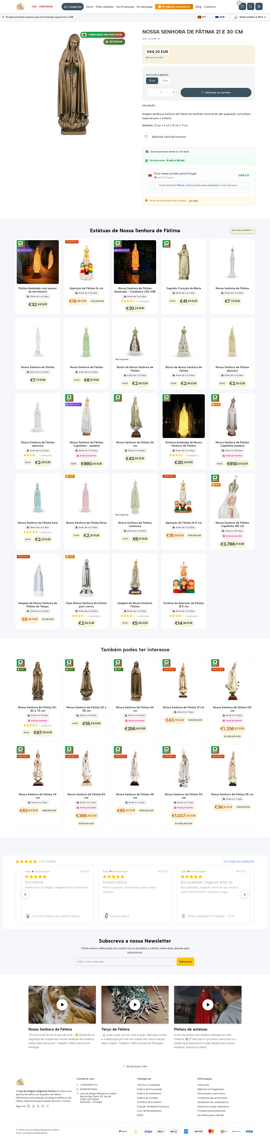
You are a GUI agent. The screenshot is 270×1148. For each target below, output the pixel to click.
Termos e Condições (148, 1084)
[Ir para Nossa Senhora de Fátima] (232, 261)
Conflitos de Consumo (149, 1102)
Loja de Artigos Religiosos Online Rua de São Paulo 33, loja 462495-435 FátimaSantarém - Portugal (98, 1097)
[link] (57, 916)
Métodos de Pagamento (211, 1089)
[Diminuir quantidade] (149, 92)
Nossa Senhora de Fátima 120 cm (232, 709)
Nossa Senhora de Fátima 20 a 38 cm (86, 709)
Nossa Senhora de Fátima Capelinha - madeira (86, 444)
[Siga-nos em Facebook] (33, 1106)
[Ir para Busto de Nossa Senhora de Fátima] (183, 340)
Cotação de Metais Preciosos (153, 1106)
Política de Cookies (147, 1098)
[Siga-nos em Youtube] (42, 1106)
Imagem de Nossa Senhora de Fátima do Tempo (37, 604)
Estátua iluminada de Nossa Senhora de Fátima (183, 444)
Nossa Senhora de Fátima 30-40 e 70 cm (37, 709)
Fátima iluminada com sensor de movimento (38, 290)
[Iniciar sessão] (259, 6)
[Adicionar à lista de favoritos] (55, 261)
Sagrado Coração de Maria (183, 288)
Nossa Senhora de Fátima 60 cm (135, 709)
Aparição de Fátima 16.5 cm (184, 522)
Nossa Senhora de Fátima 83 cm (86, 796)
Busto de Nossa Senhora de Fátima (135, 369)
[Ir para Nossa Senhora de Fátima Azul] (37, 495)
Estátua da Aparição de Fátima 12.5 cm (183, 604)
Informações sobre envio (211, 1093)
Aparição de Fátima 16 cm (86, 288)
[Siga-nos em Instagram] (28, 1106)
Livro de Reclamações (149, 1110)
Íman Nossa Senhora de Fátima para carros (86, 604)
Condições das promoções (213, 1098)
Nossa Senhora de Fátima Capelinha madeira (232, 444)
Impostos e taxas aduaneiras (213, 1106)
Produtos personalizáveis (212, 1110)
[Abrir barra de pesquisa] (250, 6)
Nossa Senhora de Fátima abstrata (232, 369)
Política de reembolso (149, 1093)
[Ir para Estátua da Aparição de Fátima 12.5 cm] (183, 576)
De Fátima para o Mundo (211, 1115)
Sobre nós (203, 1084)
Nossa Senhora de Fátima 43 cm (37, 796)
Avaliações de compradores (213, 1102)
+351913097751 (89, 1084)
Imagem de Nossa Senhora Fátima (135, 604)
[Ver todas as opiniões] (135, 860)
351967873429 (88, 1089)
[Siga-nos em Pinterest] (47, 1106)
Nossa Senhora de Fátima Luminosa (135, 524)
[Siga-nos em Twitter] (38, 1106)
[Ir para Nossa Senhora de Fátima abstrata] (232, 340)
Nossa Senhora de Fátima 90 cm (183, 796)
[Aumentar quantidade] (174, 92)
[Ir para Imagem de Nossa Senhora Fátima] (135, 576)
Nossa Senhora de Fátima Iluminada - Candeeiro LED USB (135, 290)
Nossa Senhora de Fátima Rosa (86, 522)
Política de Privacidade (149, 1089)
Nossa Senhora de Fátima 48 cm (135, 796)
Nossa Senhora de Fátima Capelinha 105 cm (232, 524)
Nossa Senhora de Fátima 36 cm (135, 444)
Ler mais (193, 200)
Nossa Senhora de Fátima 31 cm (183, 707)
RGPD (140, 1115)
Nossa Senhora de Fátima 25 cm (232, 794)
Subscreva (185, 961)
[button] (73, 6)
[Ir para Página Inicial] (20, 6)
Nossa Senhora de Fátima (232, 288)
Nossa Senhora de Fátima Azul (38, 522)
